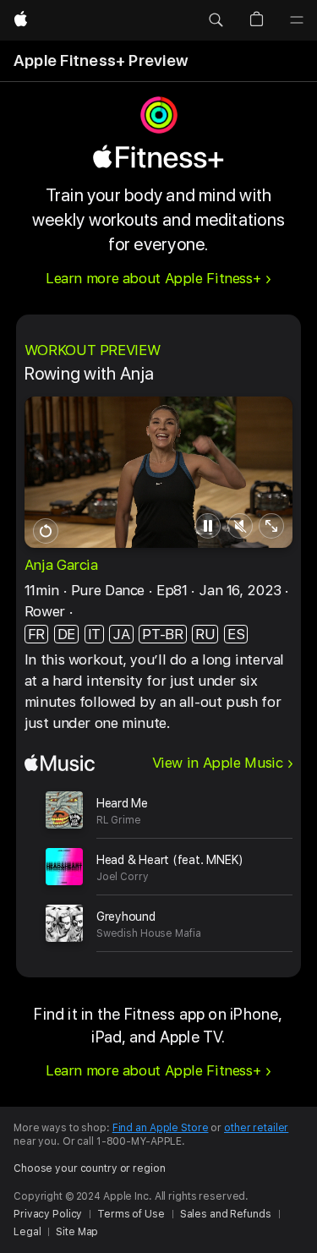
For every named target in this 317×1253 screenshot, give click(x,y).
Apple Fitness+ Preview (101, 60)
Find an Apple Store (160, 1128)
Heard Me (122, 803)
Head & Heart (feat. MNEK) (169, 860)
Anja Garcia (61, 564)
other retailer (256, 1128)
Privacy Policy (48, 1214)
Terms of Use (131, 1214)
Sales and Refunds (225, 1214)
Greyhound (126, 916)
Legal (27, 1232)
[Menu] (296, 20)
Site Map (77, 1232)
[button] (215, 20)
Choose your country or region (90, 1168)
